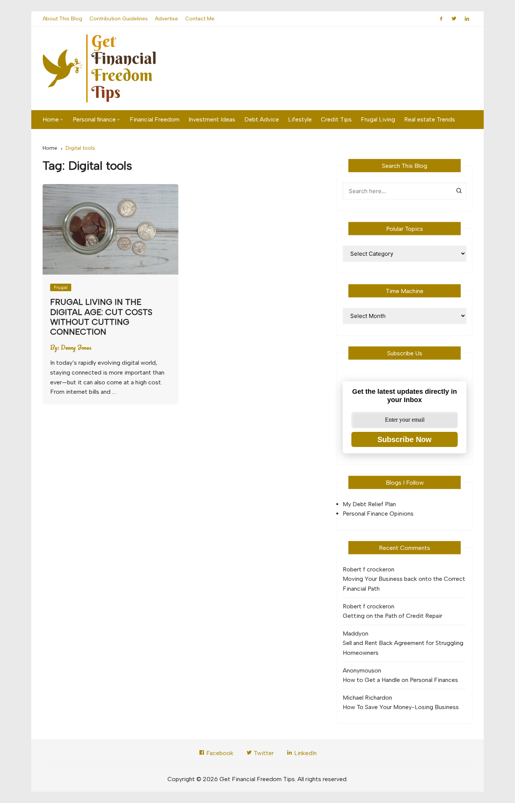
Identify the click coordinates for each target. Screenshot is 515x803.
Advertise (166, 18)
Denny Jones (76, 347)
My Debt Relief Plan (369, 504)
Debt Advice (261, 119)
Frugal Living (378, 119)
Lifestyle (300, 119)
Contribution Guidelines (118, 18)
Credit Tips (336, 119)
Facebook (219, 753)
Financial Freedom (154, 119)
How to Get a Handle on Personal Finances (400, 679)
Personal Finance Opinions (378, 513)
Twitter (263, 753)
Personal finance (94, 119)
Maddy (352, 633)
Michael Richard (364, 697)
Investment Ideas (212, 119)
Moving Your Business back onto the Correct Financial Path (404, 583)
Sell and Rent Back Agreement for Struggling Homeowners (403, 647)
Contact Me (200, 18)
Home (51, 119)
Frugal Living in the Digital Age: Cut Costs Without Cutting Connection (101, 317)
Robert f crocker (365, 569)
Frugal (60, 287)
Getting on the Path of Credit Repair (392, 615)
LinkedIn (305, 753)
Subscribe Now (404, 439)
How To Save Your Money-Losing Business (401, 707)
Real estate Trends (429, 119)
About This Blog (62, 18)
